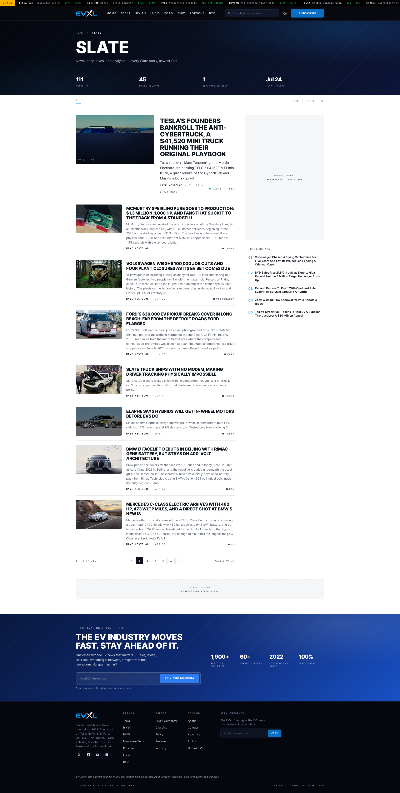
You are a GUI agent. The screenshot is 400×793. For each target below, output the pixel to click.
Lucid (155, 13)
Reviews (161, 741)
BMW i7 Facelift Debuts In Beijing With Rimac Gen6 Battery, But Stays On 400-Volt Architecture (177, 454)
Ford (168, 13)
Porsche (197, 13)
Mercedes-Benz (133, 741)
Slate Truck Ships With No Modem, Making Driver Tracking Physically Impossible (174, 372)
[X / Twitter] (79, 754)
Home (111, 13)
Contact (193, 727)
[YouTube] (97, 754)
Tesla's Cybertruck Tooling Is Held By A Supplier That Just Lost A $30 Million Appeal (287, 313)
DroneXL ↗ (195, 748)
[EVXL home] (86, 13)
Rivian (140, 13)
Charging (161, 727)
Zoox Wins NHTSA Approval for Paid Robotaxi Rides (286, 301)
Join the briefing (180, 678)
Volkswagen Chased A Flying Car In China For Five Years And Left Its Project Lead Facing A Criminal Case (285, 260)
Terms (294, 785)
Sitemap (309, 785)
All (78, 100)
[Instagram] (106, 754)
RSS (321, 785)
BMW (181, 13)
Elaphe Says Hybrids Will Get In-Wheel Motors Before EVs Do (180, 414)
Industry (161, 748)
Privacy (280, 785)
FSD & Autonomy (167, 720)
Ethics (192, 741)
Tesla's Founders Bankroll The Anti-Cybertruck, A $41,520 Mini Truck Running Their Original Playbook (193, 137)
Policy (159, 734)
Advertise (194, 734)
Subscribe (307, 13)
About (192, 720)
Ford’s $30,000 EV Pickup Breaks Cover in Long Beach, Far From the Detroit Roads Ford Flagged (179, 319)
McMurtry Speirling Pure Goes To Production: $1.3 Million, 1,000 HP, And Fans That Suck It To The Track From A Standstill (180, 213)
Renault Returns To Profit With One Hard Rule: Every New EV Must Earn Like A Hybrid (285, 290)
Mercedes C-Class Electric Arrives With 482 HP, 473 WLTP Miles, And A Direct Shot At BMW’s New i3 (179, 509)
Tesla (126, 13)
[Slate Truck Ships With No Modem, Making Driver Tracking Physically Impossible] (99, 379)
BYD (212, 13)
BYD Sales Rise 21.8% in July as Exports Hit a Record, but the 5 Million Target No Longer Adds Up (287, 276)
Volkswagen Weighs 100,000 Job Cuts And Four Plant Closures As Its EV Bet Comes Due (178, 266)
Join (274, 733)
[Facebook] (88, 754)
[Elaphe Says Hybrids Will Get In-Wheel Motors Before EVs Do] (99, 421)
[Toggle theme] (285, 13)
